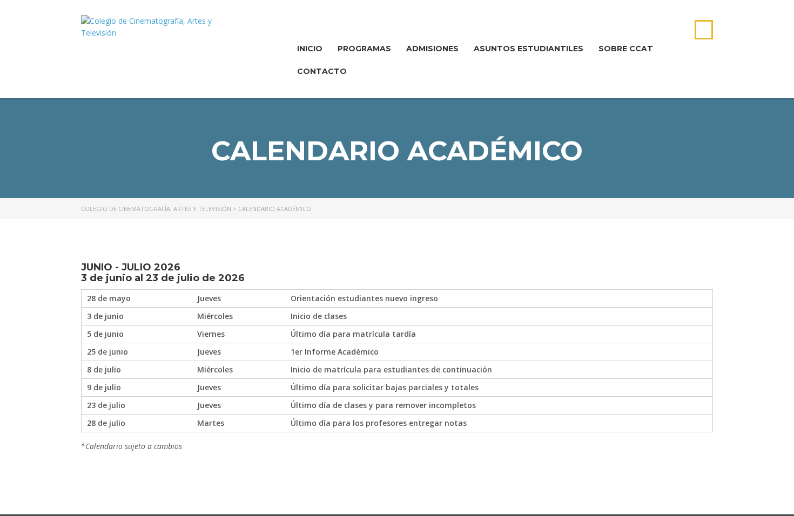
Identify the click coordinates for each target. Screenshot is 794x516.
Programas (364, 48)
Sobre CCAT (625, 48)
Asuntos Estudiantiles (528, 48)
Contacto (322, 71)
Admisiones (432, 48)
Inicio (309, 48)
